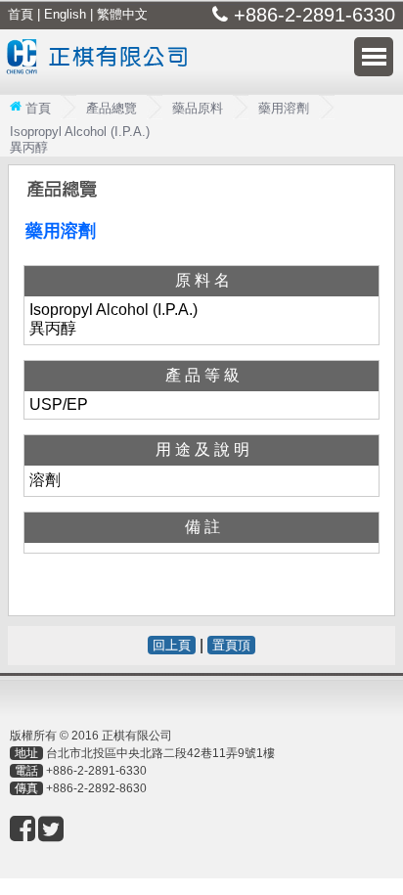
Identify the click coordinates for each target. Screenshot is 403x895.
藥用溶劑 (283, 108)
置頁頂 (231, 645)
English (65, 14)
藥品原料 (197, 108)
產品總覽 (111, 108)
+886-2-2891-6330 (96, 771)
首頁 (20, 14)
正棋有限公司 (102, 69)
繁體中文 (122, 14)
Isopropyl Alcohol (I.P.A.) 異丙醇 (80, 139)
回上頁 (172, 645)
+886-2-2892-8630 (96, 788)
